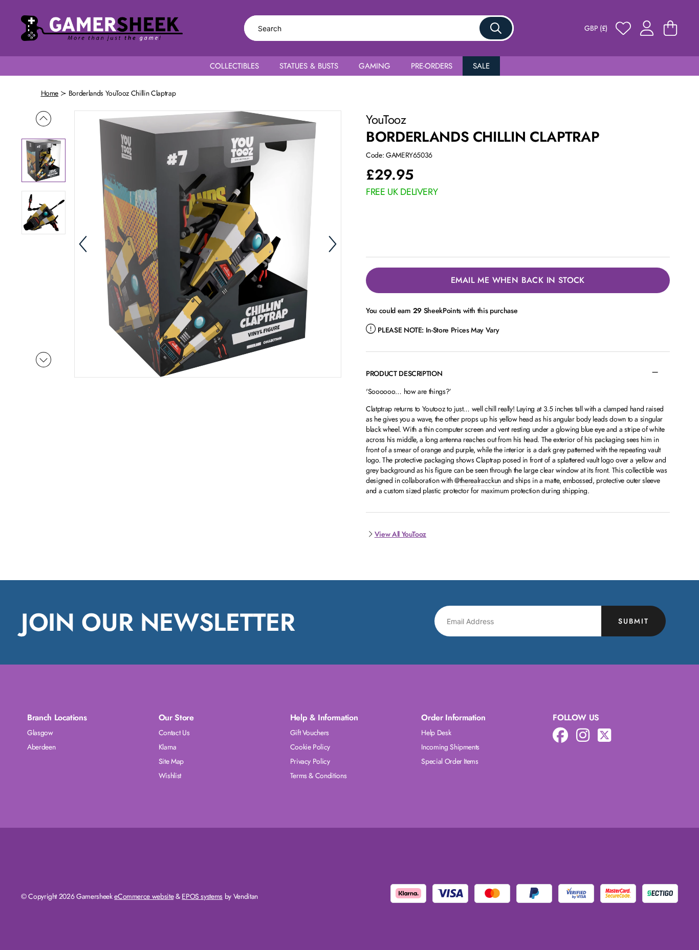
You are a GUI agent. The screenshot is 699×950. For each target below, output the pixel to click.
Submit (633, 621)
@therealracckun (477, 480)
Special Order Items (449, 761)
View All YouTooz (400, 534)
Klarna (168, 747)
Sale (481, 66)
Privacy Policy (310, 761)
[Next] (332, 244)
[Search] (495, 28)
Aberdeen (41, 747)
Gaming (374, 66)
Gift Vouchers (309, 732)
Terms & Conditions (318, 775)
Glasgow (40, 732)
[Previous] (83, 244)
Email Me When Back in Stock (518, 280)
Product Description (404, 373)
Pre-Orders (431, 66)
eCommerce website (143, 896)
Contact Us (174, 732)
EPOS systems (202, 896)
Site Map (171, 761)
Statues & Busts (308, 66)
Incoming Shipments (450, 747)
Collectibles (234, 66)
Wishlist (170, 775)
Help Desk (436, 732)
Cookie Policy (310, 747)
